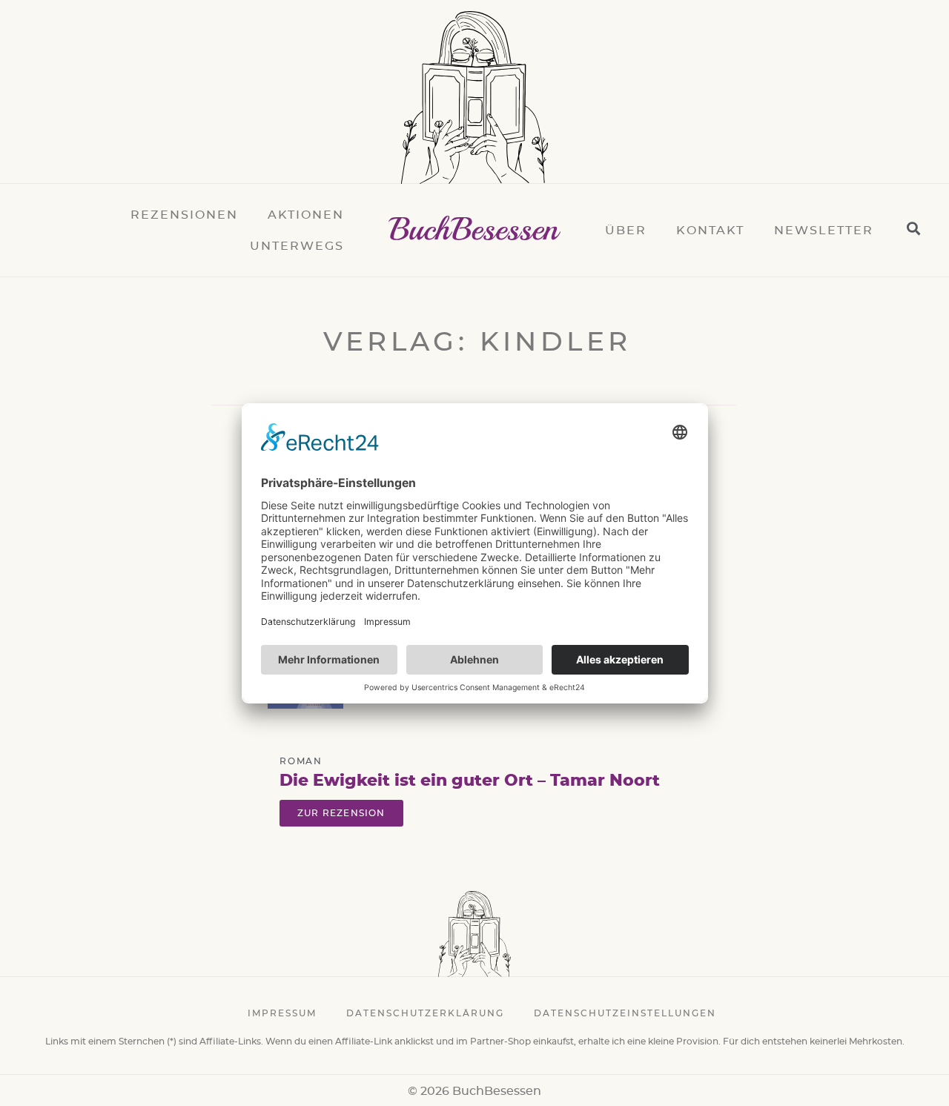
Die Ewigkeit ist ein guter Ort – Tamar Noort (470, 780)
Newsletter (823, 230)
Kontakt (710, 230)
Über (626, 230)
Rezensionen (184, 215)
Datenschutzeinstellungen (625, 1013)
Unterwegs (297, 246)
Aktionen (306, 215)
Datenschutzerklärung (425, 1013)
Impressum (282, 1013)
